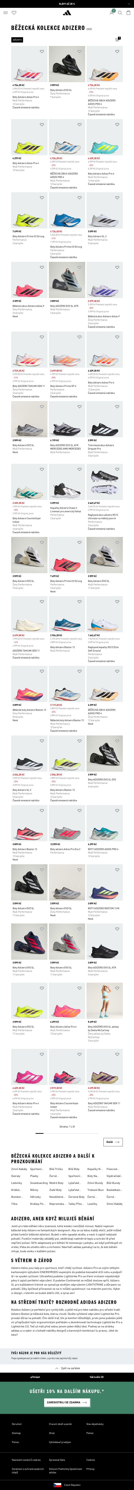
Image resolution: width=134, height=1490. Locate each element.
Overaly (15, 1176)
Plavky (34, 1176)
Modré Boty (56, 1183)
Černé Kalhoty (53, 1176)
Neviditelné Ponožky (56, 1197)
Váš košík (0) (97, 1377)
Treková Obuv (95, 1190)
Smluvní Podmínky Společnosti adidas (65, 1471)
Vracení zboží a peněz (60, 1424)
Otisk (52, 1433)
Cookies (90, 1460)
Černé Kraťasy (111, 1197)
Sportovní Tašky (36, 1169)
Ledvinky (16, 1183)
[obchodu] (67, 14)
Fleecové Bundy (112, 1169)
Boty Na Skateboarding (96, 1176)
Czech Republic (72, 1485)
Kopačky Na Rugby (94, 1169)
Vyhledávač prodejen (60, 1442)
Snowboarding (39, 1183)
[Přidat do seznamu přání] (42, 52)
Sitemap (16, 1433)
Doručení (17, 1424)
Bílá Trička (56, 1169)
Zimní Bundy (95, 1183)
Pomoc (90, 1433)
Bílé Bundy (113, 1183)
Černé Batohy (91, 1197)
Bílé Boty (73, 1169)
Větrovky (35, 1197)
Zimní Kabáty (19, 1169)
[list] (61, 40)
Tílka (14, 1204)
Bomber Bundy (16, 1197)
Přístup (90, 1469)
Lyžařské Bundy (73, 1183)
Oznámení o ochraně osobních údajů (28, 1471)
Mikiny (34, 1190)
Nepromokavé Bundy (57, 1204)
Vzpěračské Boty (114, 1176)
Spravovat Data (57, 1460)
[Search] (120, 13)
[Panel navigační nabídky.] (5, 13)
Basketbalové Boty (115, 1190)
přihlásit (35, 1377)
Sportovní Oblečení (74, 1176)
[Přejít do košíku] (128, 13)
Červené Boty (76, 1197)
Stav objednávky (94, 1424)
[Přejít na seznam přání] (14, 13)
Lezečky (92, 1204)
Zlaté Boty (55, 1190)
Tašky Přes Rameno (75, 1204)
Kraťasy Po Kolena (36, 1204)
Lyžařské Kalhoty (73, 1190)
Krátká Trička (15, 1190)
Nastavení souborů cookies (26, 1460)
